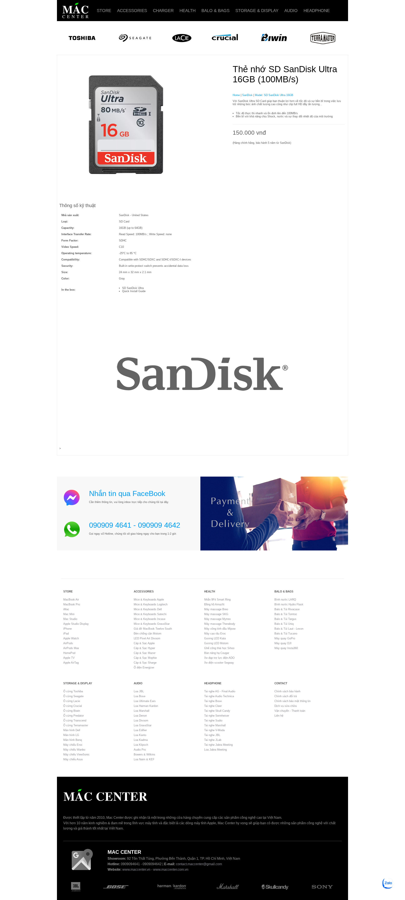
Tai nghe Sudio (213, 720)
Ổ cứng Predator (73, 715)
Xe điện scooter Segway (219, 662)
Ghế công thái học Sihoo (219, 648)
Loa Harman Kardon (146, 706)
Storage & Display (256, 10)
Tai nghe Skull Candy (217, 710)
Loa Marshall (141, 710)
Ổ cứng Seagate (73, 696)
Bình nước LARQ (285, 599)
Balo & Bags (215, 10)
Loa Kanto (140, 735)
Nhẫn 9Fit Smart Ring (217, 599)
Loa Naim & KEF (144, 759)
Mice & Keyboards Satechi (150, 614)
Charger (163, 10)
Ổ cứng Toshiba (73, 691)
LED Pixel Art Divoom (147, 638)
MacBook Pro (71, 604)
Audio (291, 10)
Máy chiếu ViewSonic (76, 754)
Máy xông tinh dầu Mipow (219, 628)
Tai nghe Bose (213, 701)
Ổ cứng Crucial (72, 706)
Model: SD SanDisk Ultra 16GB (274, 95)
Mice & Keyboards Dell (148, 609)
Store (104, 10)
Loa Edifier (140, 730)
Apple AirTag (71, 662)
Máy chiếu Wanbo (74, 749)
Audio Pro (140, 749)
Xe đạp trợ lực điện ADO (219, 657)
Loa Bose (139, 696)
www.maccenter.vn (136, 869)
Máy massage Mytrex (217, 619)
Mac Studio (70, 619)
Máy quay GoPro (284, 638)
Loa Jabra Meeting (215, 749)
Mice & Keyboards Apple (149, 599)
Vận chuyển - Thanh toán (289, 710)
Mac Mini (68, 614)
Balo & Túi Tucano (285, 633)
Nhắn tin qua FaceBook (127, 493)
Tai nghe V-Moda (214, 730)
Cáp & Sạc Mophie (145, 657)
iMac (66, 609)
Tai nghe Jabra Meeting (218, 744)
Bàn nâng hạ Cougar (216, 653)
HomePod (69, 653)
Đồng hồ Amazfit (214, 604)
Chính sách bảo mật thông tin (292, 701)
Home (236, 95)
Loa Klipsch (141, 744)
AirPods (68, 643)
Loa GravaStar (142, 725)
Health (188, 10)
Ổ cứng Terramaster (75, 725)
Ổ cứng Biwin (71, 710)
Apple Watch (71, 638)
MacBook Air (71, 599)
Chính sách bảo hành (287, 691)
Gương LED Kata (215, 638)
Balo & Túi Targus (285, 619)
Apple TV (69, 657)
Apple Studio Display (76, 623)
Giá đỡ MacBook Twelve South (153, 628)
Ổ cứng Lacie (71, 701)
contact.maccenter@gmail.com (199, 864)
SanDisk (247, 95)
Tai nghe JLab (212, 739)
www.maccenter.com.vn (170, 869)
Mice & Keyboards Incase (149, 619)
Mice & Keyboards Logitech (150, 604)
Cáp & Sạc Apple (144, 643)
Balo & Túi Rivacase (287, 609)
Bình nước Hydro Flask (288, 604)
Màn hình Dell (71, 730)
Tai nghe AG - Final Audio (219, 691)
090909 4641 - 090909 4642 (134, 525)
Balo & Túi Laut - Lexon (288, 628)
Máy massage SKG (216, 614)
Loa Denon (140, 715)
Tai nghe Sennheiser (216, 715)
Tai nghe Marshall (215, 725)
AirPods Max (71, 648)
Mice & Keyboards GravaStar (152, 623)
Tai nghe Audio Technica (219, 696)
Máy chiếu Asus (73, 759)
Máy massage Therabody (219, 623)
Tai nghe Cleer (213, 706)
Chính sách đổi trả (285, 696)
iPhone (67, 628)
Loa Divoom (141, 720)
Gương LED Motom (216, 643)
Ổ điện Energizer (144, 667)
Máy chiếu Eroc (72, 744)
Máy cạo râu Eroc (215, 633)
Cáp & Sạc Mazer (144, 653)
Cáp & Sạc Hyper (144, 648)
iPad (66, 633)
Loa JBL (139, 691)
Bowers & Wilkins (144, 754)
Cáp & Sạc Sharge (145, 662)
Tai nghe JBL (212, 735)
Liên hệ (278, 715)
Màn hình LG (71, 735)
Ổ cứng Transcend (74, 720)
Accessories (132, 10)
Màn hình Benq (72, 739)
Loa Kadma (141, 739)
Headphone (317, 10)
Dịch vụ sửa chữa (285, 706)
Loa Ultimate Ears (145, 701)
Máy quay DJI (283, 643)
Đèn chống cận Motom (147, 633)
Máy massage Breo (216, 609)
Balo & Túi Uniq (284, 623)
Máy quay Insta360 (286, 648)
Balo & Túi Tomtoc (285, 614)
